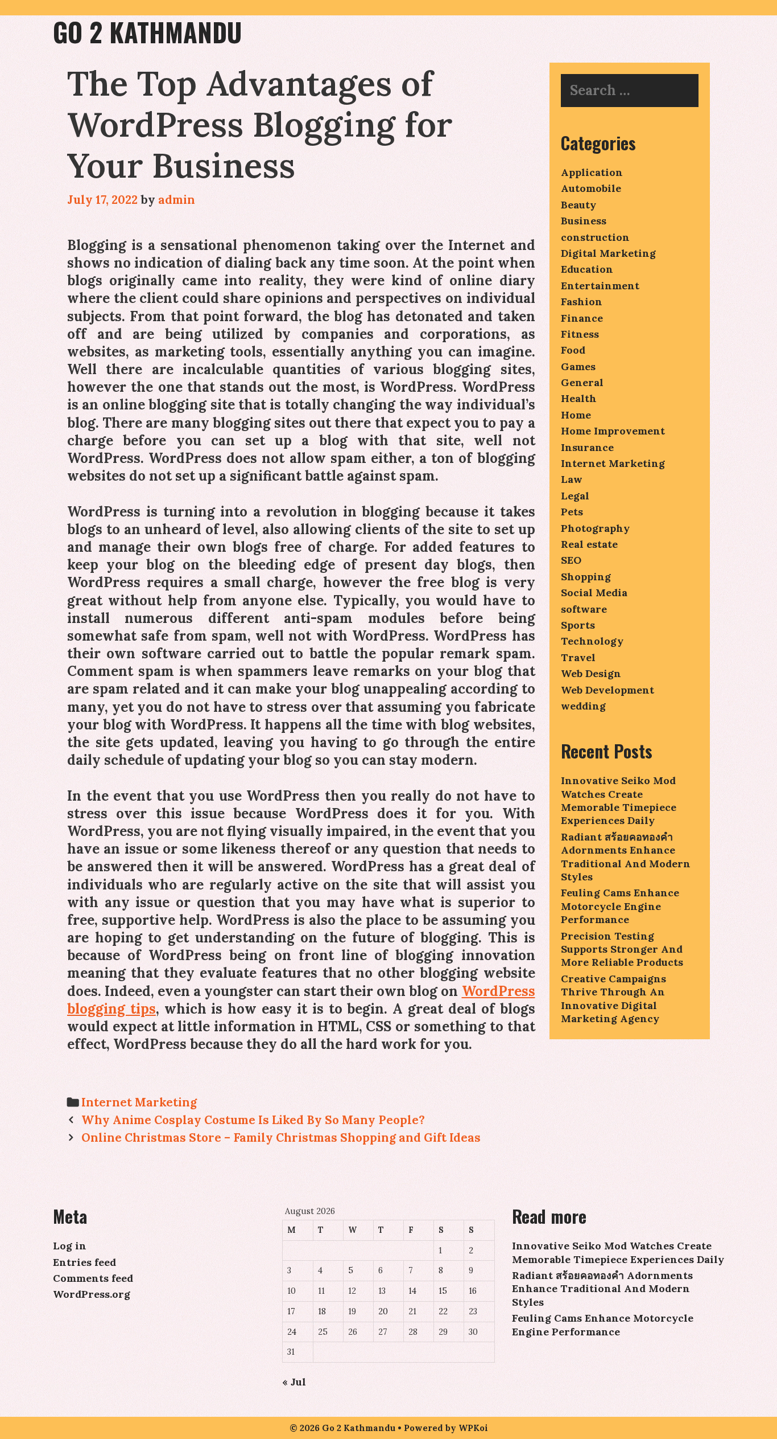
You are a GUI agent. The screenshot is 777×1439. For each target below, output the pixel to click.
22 (443, 1311)
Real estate (589, 544)
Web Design (591, 673)
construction (595, 237)
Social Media (594, 592)
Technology (592, 640)
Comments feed (93, 1278)
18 (322, 1311)
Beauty (578, 204)
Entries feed (84, 1262)
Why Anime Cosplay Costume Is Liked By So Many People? (253, 1120)
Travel (578, 657)
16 (473, 1291)
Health (579, 398)
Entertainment (600, 285)
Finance (582, 318)
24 (291, 1332)
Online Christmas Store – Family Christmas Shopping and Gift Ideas (281, 1137)
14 (412, 1291)
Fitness (580, 334)
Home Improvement (613, 430)
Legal (575, 495)
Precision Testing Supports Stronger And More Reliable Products (622, 949)
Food (573, 349)
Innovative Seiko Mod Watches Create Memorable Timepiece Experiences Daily (618, 800)
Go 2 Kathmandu (147, 32)
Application (592, 172)
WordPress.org (91, 1294)
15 (443, 1291)
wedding (583, 705)
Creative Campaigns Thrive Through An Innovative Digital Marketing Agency (613, 998)
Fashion (581, 301)
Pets (572, 511)
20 (383, 1311)
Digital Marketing (608, 253)
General (582, 382)
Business (583, 220)
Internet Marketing (139, 1102)
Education (587, 269)
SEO (571, 560)
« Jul (294, 1381)
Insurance (587, 447)
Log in (69, 1245)
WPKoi (473, 1427)
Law (571, 479)
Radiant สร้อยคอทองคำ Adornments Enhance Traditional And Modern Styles (626, 856)
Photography (595, 528)
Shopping (586, 576)
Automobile (591, 188)
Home (576, 414)
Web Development (607, 689)
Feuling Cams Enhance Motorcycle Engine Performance (620, 906)
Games (578, 366)
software (584, 609)
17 (291, 1311)
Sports (578, 625)
